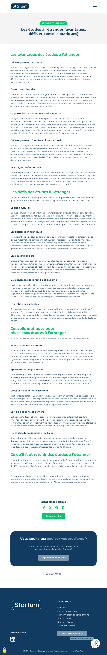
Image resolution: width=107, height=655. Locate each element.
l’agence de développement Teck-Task (69, 651)
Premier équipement (53, 23)
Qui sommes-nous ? (67, 611)
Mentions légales (66, 625)
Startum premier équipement (73, 615)
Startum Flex (64, 618)
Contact (61, 607)
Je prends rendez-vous (53, 557)
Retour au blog (54, 516)
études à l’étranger (62, 54)
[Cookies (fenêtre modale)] (4, 650)
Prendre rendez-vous (72, 633)
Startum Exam (65, 622)
